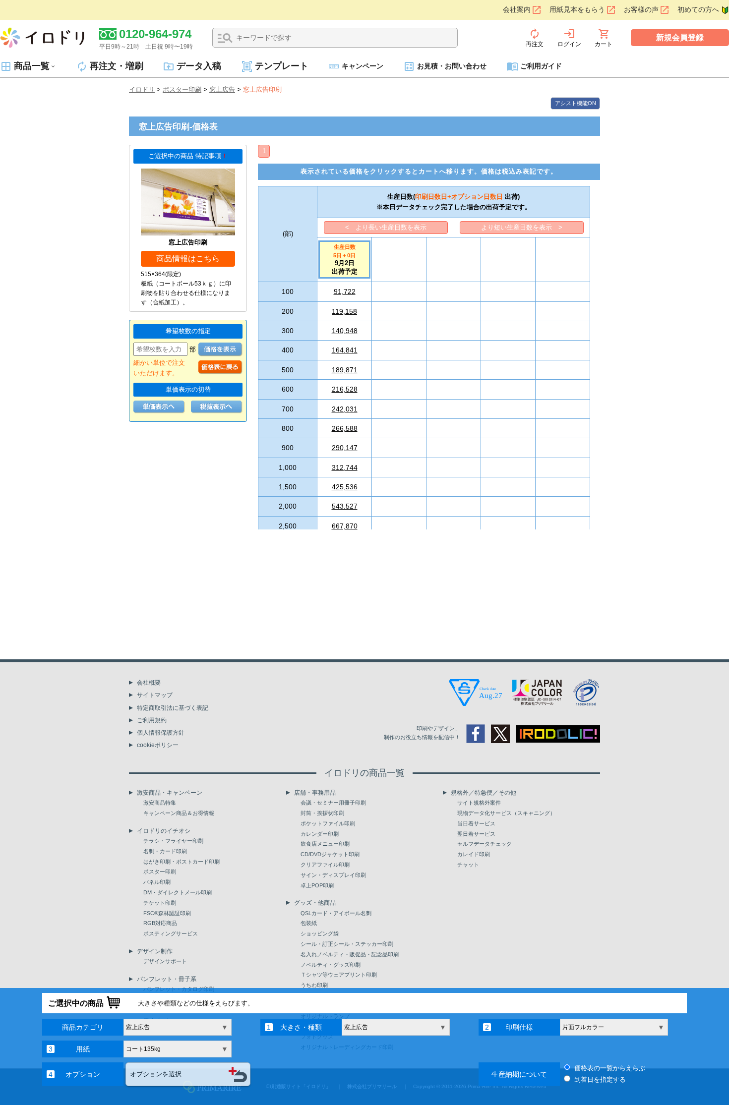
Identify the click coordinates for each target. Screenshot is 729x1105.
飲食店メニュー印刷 (325, 844)
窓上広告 (222, 89)
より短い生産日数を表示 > (521, 227)
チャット (468, 865)
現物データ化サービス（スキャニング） (506, 813)
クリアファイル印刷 (325, 865)
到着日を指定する (600, 1079)
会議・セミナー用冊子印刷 (333, 803)
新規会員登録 (680, 37)
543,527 (345, 506)
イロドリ (142, 89)
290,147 (345, 448)
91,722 (345, 291)
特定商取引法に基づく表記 (172, 707)
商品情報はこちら (188, 258)
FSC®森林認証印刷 (167, 913)
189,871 (345, 370)
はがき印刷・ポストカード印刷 (181, 862)
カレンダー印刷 (320, 834)
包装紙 (309, 923)
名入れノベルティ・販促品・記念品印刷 (350, 954)
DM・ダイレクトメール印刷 (177, 892)
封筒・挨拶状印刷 (322, 813)
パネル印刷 (157, 882)
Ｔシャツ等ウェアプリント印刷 (339, 975)
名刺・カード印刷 (165, 851)
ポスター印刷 (182, 89)
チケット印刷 (159, 903)
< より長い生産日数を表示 (385, 227)
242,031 (345, 409)
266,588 (345, 428)
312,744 (345, 467)
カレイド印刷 (473, 854)
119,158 (344, 311)
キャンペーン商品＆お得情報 (178, 813)
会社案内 (517, 9)
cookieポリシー (158, 745)
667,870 (345, 526)
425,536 (345, 487)
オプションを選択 (156, 1074)
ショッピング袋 (320, 933)
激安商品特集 (159, 803)
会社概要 (149, 682)
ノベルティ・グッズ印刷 (331, 965)
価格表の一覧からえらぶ (609, 1068)
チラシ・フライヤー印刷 (173, 841)
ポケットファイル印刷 (328, 823)
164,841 (345, 350)
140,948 (345, 331)
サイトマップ (155, 695)
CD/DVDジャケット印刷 (330, 854)
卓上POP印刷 (317, 885)
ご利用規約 (152, 720)
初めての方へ (698, 9)
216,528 (345, 389)
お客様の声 (641, 9)
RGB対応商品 (160, 923)
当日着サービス (476, 823)
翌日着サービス (476, 834)
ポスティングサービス (170, 933)
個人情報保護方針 (160, 732)
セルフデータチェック (484, 844)
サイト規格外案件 (479, 803)
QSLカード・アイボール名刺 (336, 913)
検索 (225, 38)
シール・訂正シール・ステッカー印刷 (347, 944)
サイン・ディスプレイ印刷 (333, 875)
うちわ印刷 (314, 985)
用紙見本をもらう (577, 9)
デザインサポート (165, 961)
